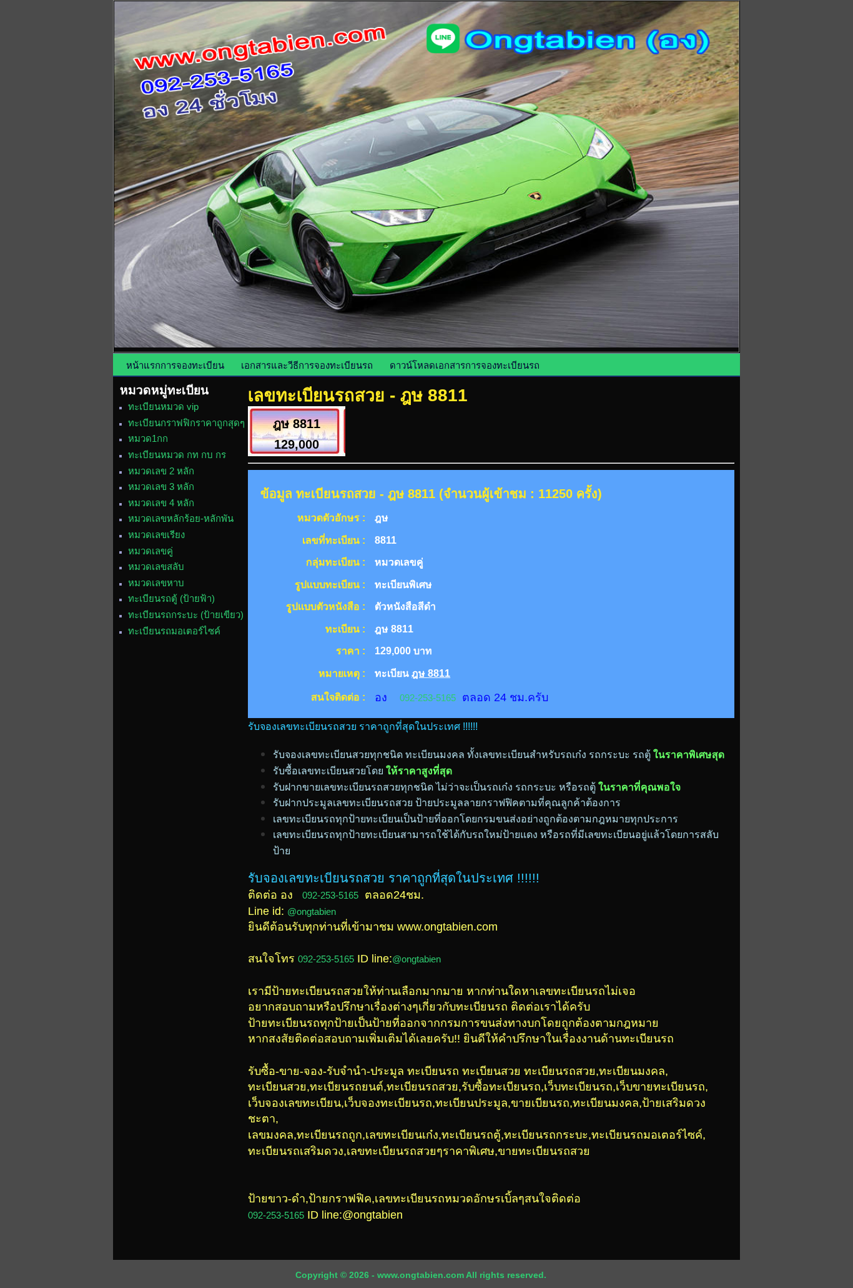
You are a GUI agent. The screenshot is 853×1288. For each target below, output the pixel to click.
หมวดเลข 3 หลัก (161, 486)
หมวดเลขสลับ (156, 566)
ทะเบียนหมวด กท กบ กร (177, 454)
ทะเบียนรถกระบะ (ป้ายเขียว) (186, 614)
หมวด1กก (148, 438)
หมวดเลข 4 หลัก (161, 502)
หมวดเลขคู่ (150, 551)
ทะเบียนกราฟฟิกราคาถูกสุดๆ (186, 422)
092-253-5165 (428, 697)
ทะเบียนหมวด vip (163, 406)
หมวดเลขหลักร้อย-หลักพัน (181, 518)
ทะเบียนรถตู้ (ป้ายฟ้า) (171, 598)
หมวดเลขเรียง (156, 534)
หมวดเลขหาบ (156, 582)
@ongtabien (311, 911)
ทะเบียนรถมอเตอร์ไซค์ (174, 631)
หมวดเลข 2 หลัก (161, 471)
